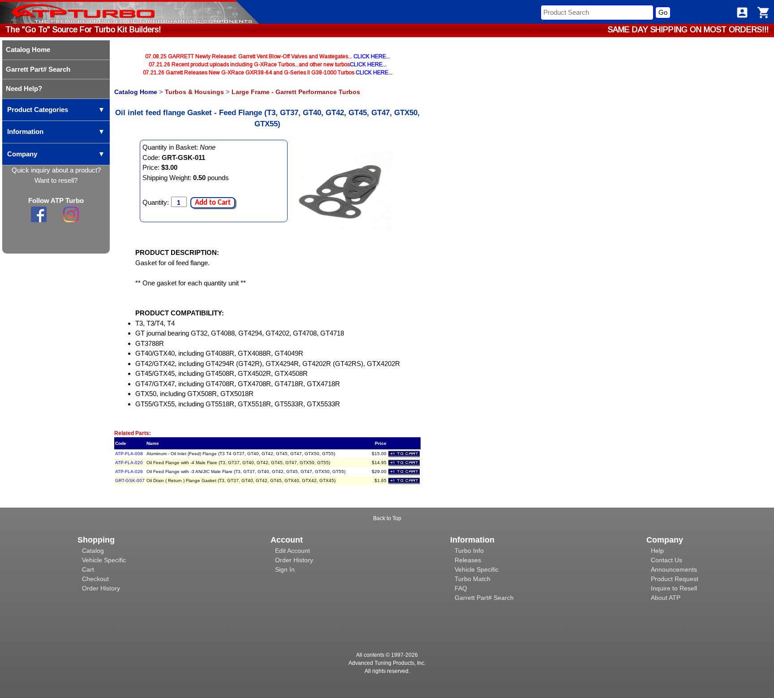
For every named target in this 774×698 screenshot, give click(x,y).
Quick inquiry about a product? (56, 170)
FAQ (461, 588)
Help (657, 550)
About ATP (665, 597)
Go (662, 12)
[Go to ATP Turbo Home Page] (68, 12)
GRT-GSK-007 (130, 480)
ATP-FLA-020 (129, 462)
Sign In (285, 569)
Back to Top (387, 518)
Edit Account (292, 550)
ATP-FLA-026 (129, 471)
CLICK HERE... (371, 56)
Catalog (93, 550)
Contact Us (666, 560)
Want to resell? (55, 180)
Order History (101, 588)
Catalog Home (135, 91)
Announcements (674, 569)
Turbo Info (469, 550)
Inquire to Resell (674, 588)
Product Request (674, 578)
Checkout (95, 578)
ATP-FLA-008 (129, 453)
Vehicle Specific (104, 560)
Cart (88, 569)
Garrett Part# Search (484, 597)
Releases (468, 560)
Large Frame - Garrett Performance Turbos (296, 91)
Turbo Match (472, 578)
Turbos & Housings (194, 91)
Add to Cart (213, 203)
